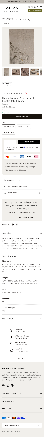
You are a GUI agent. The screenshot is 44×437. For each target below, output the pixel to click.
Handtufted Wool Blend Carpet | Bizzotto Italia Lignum (17, 19)
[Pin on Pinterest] (17, 224)
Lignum (9, 18)
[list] (22, 47)
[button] (38, 7)
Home (3, 18)
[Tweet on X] (9, 224)
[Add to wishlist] (26, 93)
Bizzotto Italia (7, 94)
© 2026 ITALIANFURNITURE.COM (11, 432)
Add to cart (29, 142)
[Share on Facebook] (13, 224)
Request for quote (22, 116)
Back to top (22, 358)
